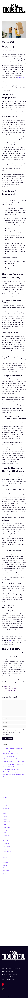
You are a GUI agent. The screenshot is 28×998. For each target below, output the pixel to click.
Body (4, 800)
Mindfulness (6, 841)
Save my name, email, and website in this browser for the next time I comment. (13, 732)
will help (10, 640)
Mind (4, 838)
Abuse (5, 797)
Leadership (6, 827)
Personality (6, 846)
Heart (5, 824)
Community (6, 803)
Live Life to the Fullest (13, 960)
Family (5, 811)
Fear (4, 813)
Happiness (6, 821)
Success (5, 862)
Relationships (7, 851)
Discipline (6, 808)
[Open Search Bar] (25, 16)
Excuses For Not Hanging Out (11, 772)
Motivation (7, 686)
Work (4, 873)
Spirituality (6, 860)
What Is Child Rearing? (10, 688)
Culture (5, 805)
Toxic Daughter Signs (9, 751)
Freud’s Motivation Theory (10, 753)
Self (4, 854)
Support (5, 865)
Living (5, 830)
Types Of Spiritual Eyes (10, 691)
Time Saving (7, 868)
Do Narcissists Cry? (9, 756)
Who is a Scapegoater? (10, 759)
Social (5, 857)
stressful (4, 481)
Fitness (5, 816)
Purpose (5, 849)
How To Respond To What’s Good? (13, 761)
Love (4, 832)
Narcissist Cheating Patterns (11, 769)
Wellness (6, 870)
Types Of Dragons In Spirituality (12, 748)
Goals (5, 819)
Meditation (6, 835)
